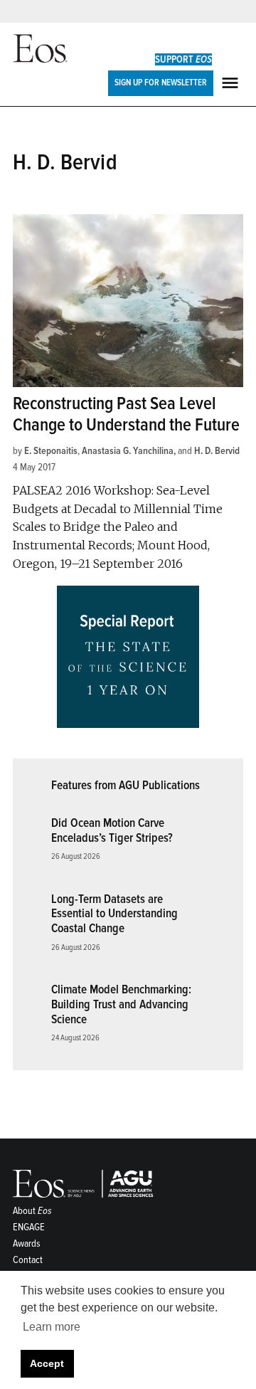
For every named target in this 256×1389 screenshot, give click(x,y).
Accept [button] (47, 1363)
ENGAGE (29, 1227)
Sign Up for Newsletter (160, 82)
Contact (28, 1260)
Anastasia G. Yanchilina (128, 451)
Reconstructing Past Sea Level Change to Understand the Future (126, 414)
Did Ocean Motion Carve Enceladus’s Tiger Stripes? (112, 830)
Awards (27, 1243)
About (32, 1211)
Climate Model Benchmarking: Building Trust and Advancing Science (121, 1004)
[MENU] (232, 83)
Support (183, 59)
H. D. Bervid (217, 451)
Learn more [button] (51, 1327)
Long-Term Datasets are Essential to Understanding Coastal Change (114, 914)
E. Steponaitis (51, 451)
